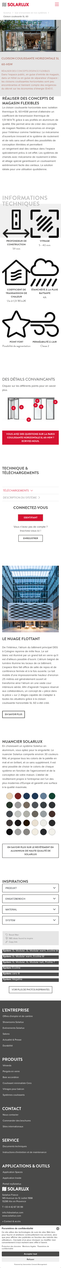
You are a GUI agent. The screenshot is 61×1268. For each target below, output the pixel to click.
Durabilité (8, 1045)
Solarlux (7, 12)
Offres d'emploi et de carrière (18, 1016)
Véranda (7, 1065)
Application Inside (12, 1178)
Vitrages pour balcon (13, 1089)
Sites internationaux (13, 1126)
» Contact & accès (11, 1221)
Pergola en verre (11, 1071)
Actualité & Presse (12, 1039)
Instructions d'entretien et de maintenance (24, 1152)
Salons (6, 1033)
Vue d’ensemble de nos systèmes (31, 12)
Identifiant (30, 517)
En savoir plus (13, 714)
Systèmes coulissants (14, 1094)
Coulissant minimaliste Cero (17, 1083)
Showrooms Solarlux (13, 1022)
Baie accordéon (11, 1077)
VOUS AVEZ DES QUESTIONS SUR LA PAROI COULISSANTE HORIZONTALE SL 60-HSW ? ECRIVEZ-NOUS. (30, 437)
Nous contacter (10, 1114)
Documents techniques (15, 1146)
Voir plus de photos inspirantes (30, 989)
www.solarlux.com (11, 1215)
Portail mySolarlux (12, 1183)
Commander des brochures (17, 1120)
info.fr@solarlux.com (12, 1212)
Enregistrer (30, 538)
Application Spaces (13, 1172)
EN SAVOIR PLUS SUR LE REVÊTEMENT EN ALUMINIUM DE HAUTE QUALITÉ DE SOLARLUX (30, 851)
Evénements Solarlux (13, 1028)
